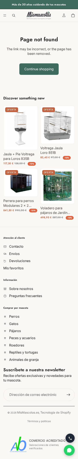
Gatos (13, 323)
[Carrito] (73, 15)
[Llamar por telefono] (70, 438)
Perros (13, 316)
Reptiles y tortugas (23, 352)
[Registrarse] (68, 394)
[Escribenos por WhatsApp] (69, 450)
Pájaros (14, 331)
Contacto (16, 246)
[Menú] (5, 15)
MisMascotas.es (28, 412)
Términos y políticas (39, 421)
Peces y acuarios (21, 338)
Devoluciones (19, 261)
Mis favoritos (13, 268)
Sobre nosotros (20, 288)
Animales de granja (23, 359)
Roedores (16, 345)
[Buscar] (13, 15)
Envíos (14, 253)
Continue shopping (39, 69)
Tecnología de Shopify (55, 412)
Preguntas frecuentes (25, 296)
